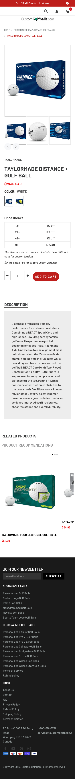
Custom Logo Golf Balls (16, 598)
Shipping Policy (12, 714)
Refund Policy (11, 709)
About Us (8, 689)
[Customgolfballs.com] (37, 20)
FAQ (5, 699)
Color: (15, 191)
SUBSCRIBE (54, 576)
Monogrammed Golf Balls (17, 607)
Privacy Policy (11, 704)
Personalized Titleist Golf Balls (21, 631)
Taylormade (13, 159)
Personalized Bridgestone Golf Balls (24, 651)
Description (16, 304)
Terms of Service (13, 670)
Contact (8, 694)
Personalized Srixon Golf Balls (20, 656)
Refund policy (11, 675)
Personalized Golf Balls (16, 593)
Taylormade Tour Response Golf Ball (29, 534)
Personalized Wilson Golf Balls (21, 660)
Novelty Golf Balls (13, 612)
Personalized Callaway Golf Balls (22, 646)
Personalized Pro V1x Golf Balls (21, 641)
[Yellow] (19, 201)
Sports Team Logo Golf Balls (19, 617)
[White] (8, 201)
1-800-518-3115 (47, 728)
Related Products (19, 436)
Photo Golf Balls (12, 602)
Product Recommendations (27, 445)
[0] (68, 11)
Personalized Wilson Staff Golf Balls (24, 665)
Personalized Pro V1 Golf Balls (20, 636)
